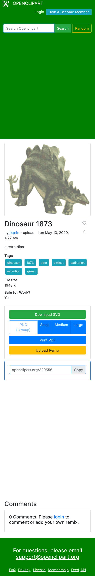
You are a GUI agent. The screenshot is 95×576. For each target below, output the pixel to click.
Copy (78, 370)
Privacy (24, 570)
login (59, 517)
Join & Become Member (69, 12)
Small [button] (44, 324)
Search (62, 28)
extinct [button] (59, 262)
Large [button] (78, 324)
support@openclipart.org (47, 557)
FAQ (12, 570)
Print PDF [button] (47, 340)
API (83, 570)
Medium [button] (61, 324)
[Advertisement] (47, 85)
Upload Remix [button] (47, 350)
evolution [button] (13, 271)
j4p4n (14, 232)
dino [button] (44, 262)
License (39, 570)
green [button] (31, 271)
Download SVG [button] (47, 314)
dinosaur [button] (13, 262)
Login (39, 12)
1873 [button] (30, 262)
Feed (75, 570)
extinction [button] (77, 262)
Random (82, 28)
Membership (58, 570)
